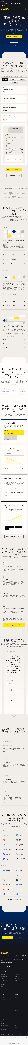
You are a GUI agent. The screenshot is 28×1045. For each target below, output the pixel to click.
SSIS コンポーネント (18, 978)
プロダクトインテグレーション (6, 999)
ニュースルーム (17, 1001)
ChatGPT (13, 79)
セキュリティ (21, 1034)
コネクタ (2, 997)
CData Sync (17, 974)
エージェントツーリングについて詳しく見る (12, 625)
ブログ (2, 1021)
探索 (4, 751)
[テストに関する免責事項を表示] (14, 427)
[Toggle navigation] (25, 9)
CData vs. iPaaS (4, 1006)
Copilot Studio (22, 79)
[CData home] (5, 9)
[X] (4, 962)
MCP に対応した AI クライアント (8, 823)
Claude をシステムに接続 (12, 169)
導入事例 (2, 1019)
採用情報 (16, 1008)
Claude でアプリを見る (13, 175)
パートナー (3, 1004)
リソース (2, 1023)
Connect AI (17, 976)
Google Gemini (15, 82)
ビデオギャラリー (4, 1029)
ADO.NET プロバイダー (5, 978)
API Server (3, 982)
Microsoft (16, 1023)
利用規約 (2, 1034)
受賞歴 (16, 1003)
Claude (6, 79)
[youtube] (6, 962)
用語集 (2, 1027)
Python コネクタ (4, 980)
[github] (9, 962)
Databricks (17, 1019)
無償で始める (6, 937)
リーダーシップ (17, 1005)
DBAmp (16, 980)
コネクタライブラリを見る (12, 899)
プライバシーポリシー (11, 1034)
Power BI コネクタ (4, 988)
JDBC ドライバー (4, 976)
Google (16, 1021)
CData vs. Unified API (5, 1008)
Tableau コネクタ (4, 990)
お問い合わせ (14, 41)
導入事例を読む (9, 683)
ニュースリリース (18, 999)
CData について (17, 997)
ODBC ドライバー (4, 974)
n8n (15, 1025)
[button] (12, 716)
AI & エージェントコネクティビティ (7, 1002)
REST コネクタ (3, 984)
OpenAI (16, 1027)
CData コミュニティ (4, 1017)
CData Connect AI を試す (12, 36)
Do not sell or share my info (14, 1043)
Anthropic (16, 1017)
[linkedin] (2, 962)
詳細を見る (3, 5)
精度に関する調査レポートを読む (13, 536)
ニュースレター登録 (4, 1025)
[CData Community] (11, 962)
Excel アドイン (3, 986)
